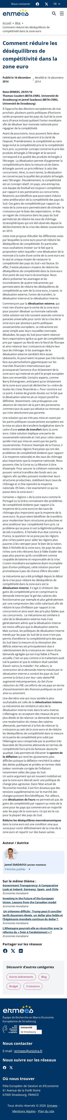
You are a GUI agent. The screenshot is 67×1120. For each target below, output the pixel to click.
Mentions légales (24, 1111)
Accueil (7, 23)
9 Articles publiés (15, 869)
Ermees (52, 1106)
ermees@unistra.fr (28, 1051)
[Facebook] (37, 4)
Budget (13, 986)
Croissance (33, 986)
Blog (17, 23)
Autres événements (21, 977)
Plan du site (46, 1111)
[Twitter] (46, 4)
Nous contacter (20, 4)
